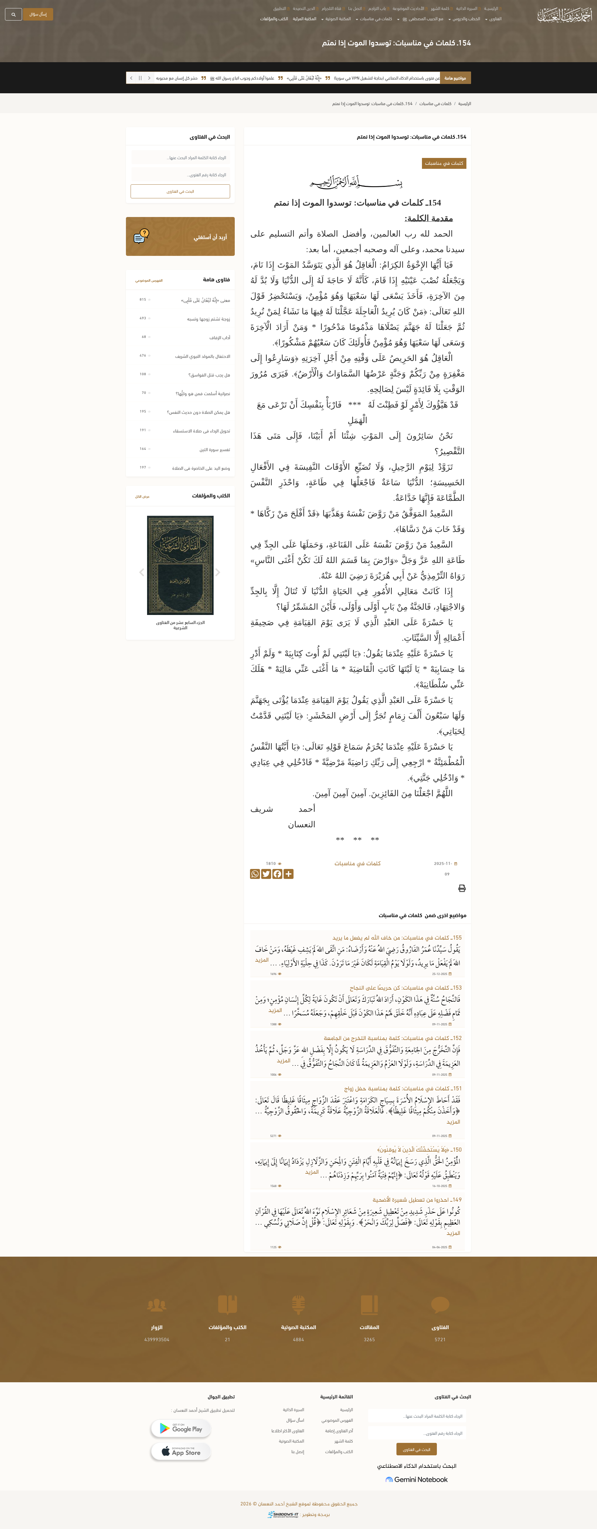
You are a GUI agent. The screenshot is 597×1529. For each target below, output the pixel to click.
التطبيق (279, 8)
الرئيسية (464, 103)
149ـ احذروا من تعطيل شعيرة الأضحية (417, 1200)
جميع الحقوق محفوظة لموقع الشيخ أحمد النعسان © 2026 (298, 1504)
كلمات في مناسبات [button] (375, 18)
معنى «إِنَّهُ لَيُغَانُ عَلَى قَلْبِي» (205, 299)
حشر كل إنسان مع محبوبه (209, 77)
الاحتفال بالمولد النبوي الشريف (202, 355)
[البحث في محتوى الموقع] (13, 14)
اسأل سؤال (295, 1419)
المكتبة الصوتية (291, 1440)
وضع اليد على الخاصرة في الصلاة (201, 467)
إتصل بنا (297, 1451)
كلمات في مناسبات (435, 103)
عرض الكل (142, 496)
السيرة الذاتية (466, 8)
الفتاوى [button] (495, 18)
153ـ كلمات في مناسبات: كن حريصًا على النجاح (406, 988)
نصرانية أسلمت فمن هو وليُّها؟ (203, 393)
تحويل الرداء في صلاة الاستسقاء (201, 430)
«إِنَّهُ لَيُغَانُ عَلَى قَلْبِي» (337, 77)
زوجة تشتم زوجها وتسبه (208, 318)
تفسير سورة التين (215, 449)
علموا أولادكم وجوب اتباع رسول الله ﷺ (275, 77)
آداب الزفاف (220, 337)
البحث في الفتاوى (180, 191)
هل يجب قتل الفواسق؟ (209, 374)
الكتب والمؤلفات (274, 18)
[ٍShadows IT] (282, 1515)
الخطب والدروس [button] (466, 18)
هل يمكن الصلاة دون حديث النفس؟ (198, 411)
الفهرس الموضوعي (149, 280)
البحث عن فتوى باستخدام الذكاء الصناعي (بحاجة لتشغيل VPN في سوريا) (425, 77)
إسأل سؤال (38, 14)
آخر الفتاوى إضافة (339, 1430)
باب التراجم (377, 8)
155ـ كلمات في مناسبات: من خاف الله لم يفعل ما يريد (397, 938)
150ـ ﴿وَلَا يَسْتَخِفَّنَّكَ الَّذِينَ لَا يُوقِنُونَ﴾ (419, 1150)
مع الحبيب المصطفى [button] (422, 18)
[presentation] (142, 570)
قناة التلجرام (331, 8)
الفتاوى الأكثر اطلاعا (287, 1430)
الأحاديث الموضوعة (408, 8)
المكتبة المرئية (304, 18)
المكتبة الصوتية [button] (338, 18)
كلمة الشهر (440, 8)
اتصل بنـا (355, 8)
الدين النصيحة (304, 8)
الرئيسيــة (491, 8)
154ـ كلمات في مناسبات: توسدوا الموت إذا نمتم (372, 103)
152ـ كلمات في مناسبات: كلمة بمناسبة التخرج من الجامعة (393, 1038)
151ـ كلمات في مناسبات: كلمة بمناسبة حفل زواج (403, 1089)
